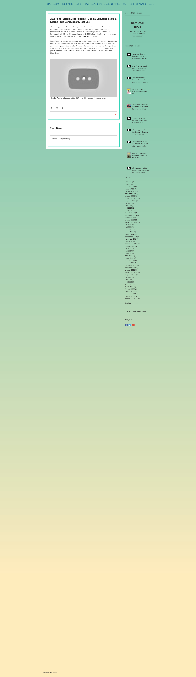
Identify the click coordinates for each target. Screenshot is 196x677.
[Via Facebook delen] (51, 108)
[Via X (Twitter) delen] (57, 108)
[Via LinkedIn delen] (62, 108)
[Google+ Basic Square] (133, 325)
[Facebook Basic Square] (126, 325)
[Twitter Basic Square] (130, 325)
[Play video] (83, 78)
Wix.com (54, 672)
